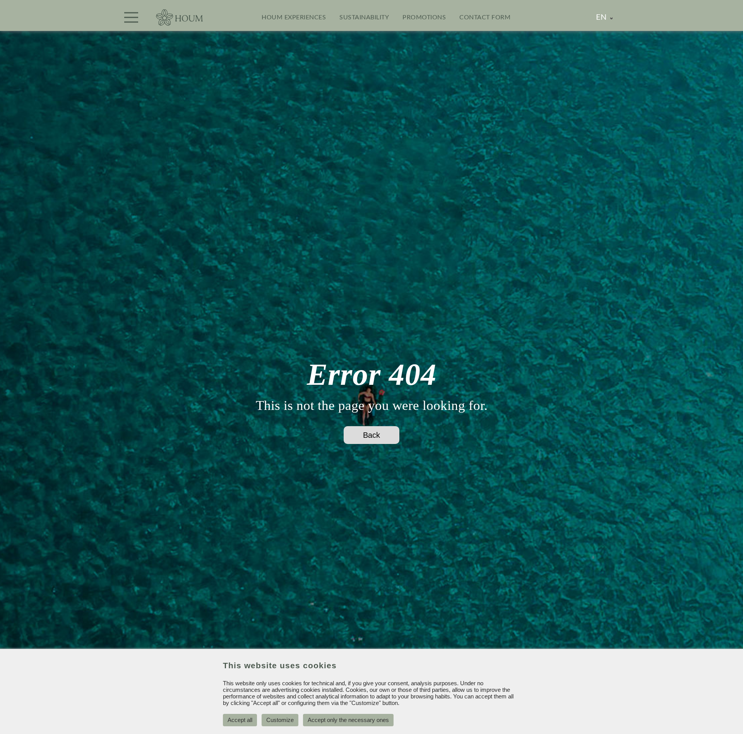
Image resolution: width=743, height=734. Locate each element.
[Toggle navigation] (131, 17)
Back (371, 435)
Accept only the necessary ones (348, 720)
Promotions (424, 17)
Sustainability (364, 17)
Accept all (240, 720)
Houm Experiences (294, 17)
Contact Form (484, 17)
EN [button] (601, 17)
